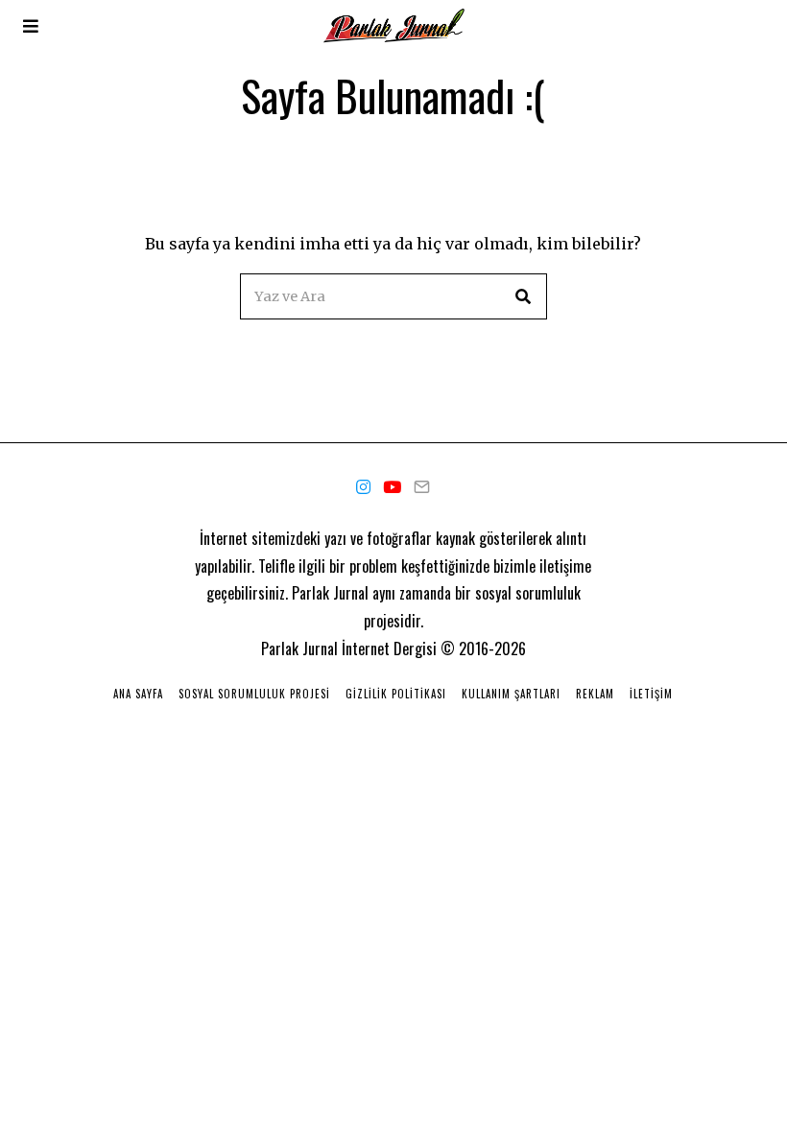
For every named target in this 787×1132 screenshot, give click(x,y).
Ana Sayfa (138, 693)
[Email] (422, 487)
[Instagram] (363, 487)
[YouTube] (392, 487)
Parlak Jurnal (299, 648)
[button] (524, 296)
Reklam (595, 693)
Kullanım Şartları (511, 693)
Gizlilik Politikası (396, 693)
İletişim (651, 693)
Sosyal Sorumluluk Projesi (254, 693)
